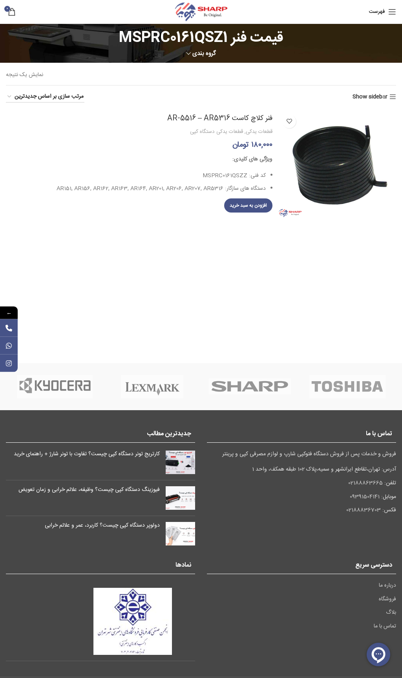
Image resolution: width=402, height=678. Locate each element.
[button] (248, 205)
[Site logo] (201, 12)
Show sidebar (370, 97)
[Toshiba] (347, 386)
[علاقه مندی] (289, 121)
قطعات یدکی (259, 131)
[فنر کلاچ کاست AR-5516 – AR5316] (337, 164)
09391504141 (365, 497)
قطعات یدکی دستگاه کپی (216, 131)
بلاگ (391, 613)
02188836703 (363, 510)
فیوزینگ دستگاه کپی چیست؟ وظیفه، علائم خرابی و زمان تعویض (89, 489)
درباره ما (387, 586)
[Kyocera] (54, 386)
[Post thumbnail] (180, 462)
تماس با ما (385, 627)
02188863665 (365, 483)
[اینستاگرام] (9, 363)
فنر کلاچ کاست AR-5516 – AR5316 (219, 118)
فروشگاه (387, 599)
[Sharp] (249, 386)
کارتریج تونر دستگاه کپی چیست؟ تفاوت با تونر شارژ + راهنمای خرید (87, 454)
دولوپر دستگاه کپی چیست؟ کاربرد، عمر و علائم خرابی (102, 525)
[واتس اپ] (9, 345)
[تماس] (9, 327)
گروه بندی (204, 53)
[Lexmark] (152, 386)
